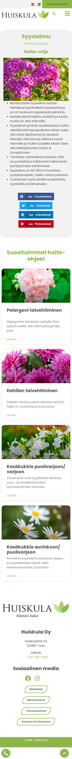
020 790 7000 (38, 657)
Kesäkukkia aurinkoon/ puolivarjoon (33, 549)
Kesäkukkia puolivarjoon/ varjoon (36, 469)
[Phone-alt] (6, 753)
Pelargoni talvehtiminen (34, 310)
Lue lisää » (12, 339)
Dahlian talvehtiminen (32, 391)
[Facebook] (28, 678)
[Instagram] (37, 678)
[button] (36, 196)
